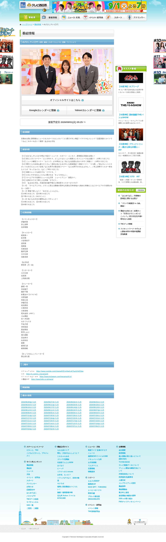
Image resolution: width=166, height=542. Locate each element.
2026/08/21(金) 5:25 (51, 405)
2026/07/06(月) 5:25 (96, 426)
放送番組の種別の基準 (127, 496)
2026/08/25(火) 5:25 (96, 402)
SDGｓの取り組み (126, 499)
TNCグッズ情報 (126, 224)
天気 (28, 474)
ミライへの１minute (65, 472)
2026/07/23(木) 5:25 (74, 418)
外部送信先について (126, 474)
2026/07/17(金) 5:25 (74, 421)
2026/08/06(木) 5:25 (28, 413)
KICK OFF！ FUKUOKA (97, 487)
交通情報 (91, 468)
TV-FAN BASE (124, 462)
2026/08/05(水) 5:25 (51, 413)
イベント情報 (93, 508)
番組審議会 (123, 489)
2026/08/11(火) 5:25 (51, 410)
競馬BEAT (92, 484)
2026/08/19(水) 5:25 (96, 405)
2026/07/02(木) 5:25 (51, 429)
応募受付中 (31, 490)
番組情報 (37, 24)
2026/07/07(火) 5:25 (74, 426)
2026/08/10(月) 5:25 (74, 410)
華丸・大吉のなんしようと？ (68, 453)
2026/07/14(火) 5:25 (51, 424)
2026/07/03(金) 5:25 (28, 429)
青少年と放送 (124, 492)
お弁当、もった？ (64, 475)
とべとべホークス (95, 490)
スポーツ (30, 481)
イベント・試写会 (33, 477)
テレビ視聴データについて (129, 465)
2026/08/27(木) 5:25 (51, 402)
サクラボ (60, 483)
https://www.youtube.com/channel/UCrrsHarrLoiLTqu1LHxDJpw (59, 371)
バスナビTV (31, 496)
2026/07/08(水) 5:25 (51, 426)
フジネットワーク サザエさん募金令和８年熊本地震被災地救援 (130, 231)
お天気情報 (92, 462)
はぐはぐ (60, 465)
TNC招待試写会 (94, 511)
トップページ (27, 24)
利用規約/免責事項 (126, 477)
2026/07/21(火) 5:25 (28, 421)
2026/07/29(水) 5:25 (74, 415)
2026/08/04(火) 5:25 (74, 413)
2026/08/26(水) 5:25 (74, 402)
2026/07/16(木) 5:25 (96, 421)
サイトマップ (34, 529)
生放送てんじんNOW (65, 462)
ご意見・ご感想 (32, 508)
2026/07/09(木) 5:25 (28, 426)
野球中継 (91, 493)
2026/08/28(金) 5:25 (28, 402)
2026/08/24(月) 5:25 (28, 405)
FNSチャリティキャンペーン (130, 502)
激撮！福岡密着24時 (65, 492)
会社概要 (122, 450)
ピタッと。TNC (32, 450)
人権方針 (122, 480)
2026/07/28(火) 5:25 (96, 415)
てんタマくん (93, 465)
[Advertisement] (131, 46)
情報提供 (91, 472)
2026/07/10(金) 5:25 (96, 424)
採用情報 (122, 453)
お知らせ (30, 487)
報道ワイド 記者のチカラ (97, 450)
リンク (23, 529)
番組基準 (122, 486)
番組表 (29, 468)
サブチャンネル (32, 502)
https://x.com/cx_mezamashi (37, 374)
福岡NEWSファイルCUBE (98, 456)
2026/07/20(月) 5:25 (51, 421)
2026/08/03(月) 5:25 (96, 413)
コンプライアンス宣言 (127, 483)
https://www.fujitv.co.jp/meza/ (42, 379)
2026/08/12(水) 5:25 (28, 410)
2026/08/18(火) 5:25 (28, 407)
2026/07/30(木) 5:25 (51, 415)
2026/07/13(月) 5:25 (74, 424)
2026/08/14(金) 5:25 (74, 407)
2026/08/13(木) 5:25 (96, 407)
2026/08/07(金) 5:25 (96, 410)
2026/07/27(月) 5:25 (28, 418)
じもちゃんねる (63, 456)
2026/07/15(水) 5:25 (28, 424)
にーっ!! (60, 468)
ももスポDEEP (93, 481)
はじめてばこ (32, 493)
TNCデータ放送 (32, 499)
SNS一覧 (30, 505)
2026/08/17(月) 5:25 (51, 407)
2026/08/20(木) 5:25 (74, 405)
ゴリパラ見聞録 (63, 459)
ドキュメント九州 (95, 459)
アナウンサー (32, 484)
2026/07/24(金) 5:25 (51, 418)
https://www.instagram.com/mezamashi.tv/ (56, 376)
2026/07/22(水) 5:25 (96, 418)
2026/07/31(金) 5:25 (28, 415)
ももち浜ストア (63, 450)
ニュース (30, 471)
